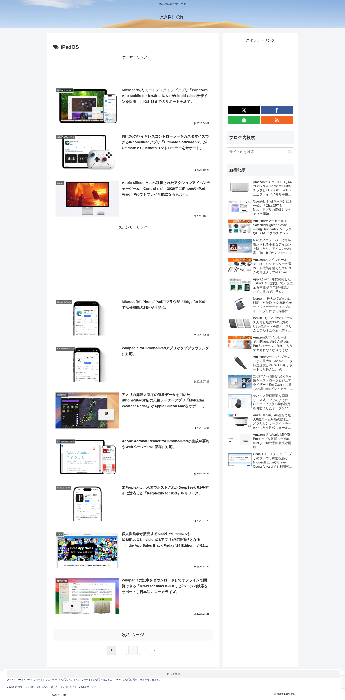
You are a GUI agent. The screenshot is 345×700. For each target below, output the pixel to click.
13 (144, 650)
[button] (289, 152)
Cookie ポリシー (88, 686)
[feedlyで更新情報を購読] (244, 120)
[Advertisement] (133, 69)
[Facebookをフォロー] (277, 110)
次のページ (133, 634)
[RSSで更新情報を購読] (277, 120)
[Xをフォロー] (244, 110)
